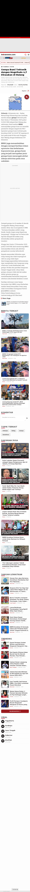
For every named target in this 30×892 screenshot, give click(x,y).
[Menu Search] (25, 55)
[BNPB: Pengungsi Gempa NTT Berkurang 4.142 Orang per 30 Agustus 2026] (15, 344)
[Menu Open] (28, 55)
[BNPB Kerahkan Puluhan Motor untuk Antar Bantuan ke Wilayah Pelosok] (15, 527)
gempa (14, 118)
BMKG (21, 124)
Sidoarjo (4, 113)
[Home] (8, 55)
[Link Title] (2, 66)
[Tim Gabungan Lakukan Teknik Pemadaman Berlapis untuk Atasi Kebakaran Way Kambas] (15, 553)
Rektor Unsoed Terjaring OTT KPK (15, 62)
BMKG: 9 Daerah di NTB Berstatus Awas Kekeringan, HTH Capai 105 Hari (17, 303)
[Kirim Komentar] (27, 418)
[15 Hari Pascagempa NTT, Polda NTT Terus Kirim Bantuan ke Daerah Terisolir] (15, 369)
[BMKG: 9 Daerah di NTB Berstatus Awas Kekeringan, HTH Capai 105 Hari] (3, 303)
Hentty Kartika (23, 84)
